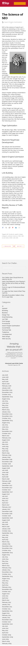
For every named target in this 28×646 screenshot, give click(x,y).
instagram (4, 236)
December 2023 (7, 414)
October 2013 (6, 574)
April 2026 (5, 381)
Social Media (6, 328)
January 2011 (6, 617)
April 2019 (5, 451)
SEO (23, 236)
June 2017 (5, 498)
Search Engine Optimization (13, 22)
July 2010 (5, 626)
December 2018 (7, 459)
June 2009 (5, 639)
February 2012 (6, 602)
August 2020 (6, 440)
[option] (14, 353)
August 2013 (6, 578)
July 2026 (5, 375)
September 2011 (7, 611)
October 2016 (6, 516)
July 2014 (5, 557)
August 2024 (6, 399)
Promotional (6, 323)
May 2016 (5, 524)
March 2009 (6, 641)
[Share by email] (19, 228)
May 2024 (5, 405)
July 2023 (5, 425)
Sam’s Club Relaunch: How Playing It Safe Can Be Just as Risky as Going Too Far (13, 283)
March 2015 (5, 542)
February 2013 (6, 587)
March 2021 (5, 435)
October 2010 (6, 622)
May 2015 (5, 537)
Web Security (6, 338)
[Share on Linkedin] (16, 228)
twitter (10, 238)
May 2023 (5, 429)
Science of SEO (17, 236)
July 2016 (5, 522)
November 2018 (7, 461)
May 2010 (5, 630)
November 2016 (7, 513)
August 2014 (6, 555)
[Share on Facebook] (3, 228)
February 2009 (6, 643)
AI (2, 306)
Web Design (6, 336)
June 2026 (5, 377)
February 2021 (6, 438)
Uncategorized (7, 334)
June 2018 (5, 472)
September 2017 (7, 492)
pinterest (10, 236)
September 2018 (7, 466)
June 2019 (5, 446)
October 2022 (6, 433)
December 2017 (7, 485)
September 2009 (7, 637)
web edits (15, 238)
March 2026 (5, 383)
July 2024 (5, 401)
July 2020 (5, 442)
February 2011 (6, 615)
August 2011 (6, 613)
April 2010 (5, 632)
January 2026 (6, 388)
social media (5, 238)
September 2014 (7, 552)
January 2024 (6, 412)
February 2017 (6, 507)
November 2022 (7, 431)
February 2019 (6, 455)
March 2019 (5, 453)
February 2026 (6, 386)
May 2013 (5, 583)
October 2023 (6, 418)
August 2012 (6, 593)
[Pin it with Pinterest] (13, 228)
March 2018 (5, 479)
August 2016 (6, 520)
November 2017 (7, 487)
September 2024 (7, 396)
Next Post (19, 246)
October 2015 (6, 531)
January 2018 (6, 483)
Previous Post (7, 246)
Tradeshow (5, 332)
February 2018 (6, 481)
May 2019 (5, 448)
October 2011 (6, 609)
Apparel (4, 308)
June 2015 (5, 535)
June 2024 (5, 403)
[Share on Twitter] (6, 228)
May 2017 (5, 500)
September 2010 (7, 624)
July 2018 (5, 470)
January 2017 (6, 509)
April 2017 (5, 503)
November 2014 (7, 548)
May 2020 (5, 444)
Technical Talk (6, 330)
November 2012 (7, 589)
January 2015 (6, 544)
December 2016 (7, 511)
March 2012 (5, 600)
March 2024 (5, 409)
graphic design (19, 234)
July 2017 (5, 496)
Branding (5, 310)
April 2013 (5, 585)
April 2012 (5, 598)
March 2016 (5, 526)
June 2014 (5, 559)
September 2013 (7, 576)
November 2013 (7, 572)
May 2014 (5, 561)
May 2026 (5, 379)
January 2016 (6, 529)
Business (5, 312)
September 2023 (7, 420)
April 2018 (5, 477)
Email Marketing (7, 317)
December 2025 (7, 390)
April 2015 (5, 539)
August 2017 (6, 494)
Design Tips (6, 315)
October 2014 (6, 550)
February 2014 (6, 568)
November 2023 (7, 416)
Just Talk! (5, 319)
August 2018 (6, 468)
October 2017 (6, 490)
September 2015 (7, 533)
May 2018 (5, 474)
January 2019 (6, 457)
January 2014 (6, 570)
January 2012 (6, 604)
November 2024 (7, 392)
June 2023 (5, 427)
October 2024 (6, 394)
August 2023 (6, 422)
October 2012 (6, 591)
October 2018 (6, 464)
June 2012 (5, 596)
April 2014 (5, 563)
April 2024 (5, 407)
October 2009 (6, 635)
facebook (11, 234)
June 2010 (5, 628)
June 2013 (5, 580)
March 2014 (5, 565)
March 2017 (5, 505)
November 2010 (7, 619)
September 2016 (7, 518)
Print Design (6, 321)
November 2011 (7, 606)
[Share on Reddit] (9, 228)
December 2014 (7, 546)
